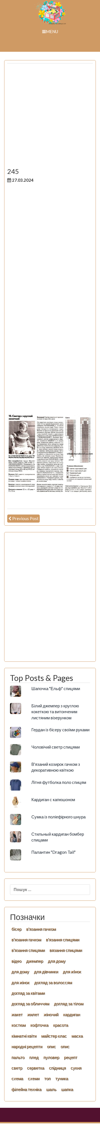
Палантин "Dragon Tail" (53, 852)
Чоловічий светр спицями (55, 746)
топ (47, 1078)
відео (16, 960)
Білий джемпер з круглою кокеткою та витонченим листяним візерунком (55, 711)
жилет (33, 1014)
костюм (18, 1024)
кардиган (71, 1014)
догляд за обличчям (30, 1003)
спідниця (57, 1067)
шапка (67, 1089)
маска (77, 1035)
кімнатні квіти (23, 1035)
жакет (16, 1014)
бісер (16, 928)
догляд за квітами (28, 992)
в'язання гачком (41, 928)
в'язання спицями (62, 939)
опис (51, 1046)
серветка (35, 1067)
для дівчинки (46, 971)
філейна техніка (26, 1089)
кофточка (39, 1024)
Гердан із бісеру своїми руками (60, 729)
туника (61, 1078)
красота (60, 1024)
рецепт (70, 1057)
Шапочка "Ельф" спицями (55, 688)
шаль (51, 1089)
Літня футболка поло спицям (58, 782)
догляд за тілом (68, 1003)
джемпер (34, 960)
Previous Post (25, 518)
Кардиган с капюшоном (53, 799)
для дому (57, 960)
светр (16, 1067)
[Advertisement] (50, 118)
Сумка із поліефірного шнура (58, 816)
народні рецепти (26, 1046)
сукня (76, 1067)
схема (17, 1078)
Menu (52, 31)
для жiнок (72, 971)
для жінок (20, 982)
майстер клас (54, 1035)
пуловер (51, 1057)
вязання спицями (65, 950)
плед (34, 1057)
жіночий (51, 1014)
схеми (33, 1078)
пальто (17, 1057)
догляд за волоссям (53, 982)
